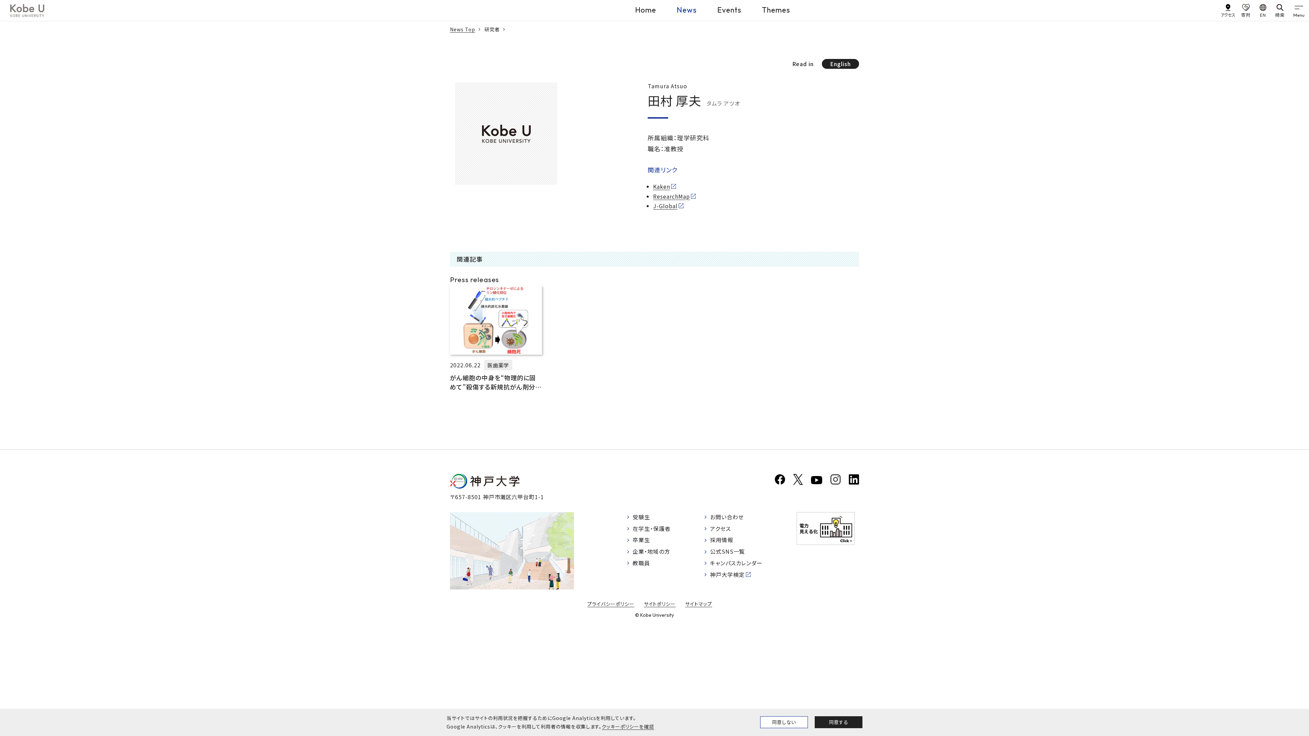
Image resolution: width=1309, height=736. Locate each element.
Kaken (661, 186)
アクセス (720, 528)
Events (729, 10)
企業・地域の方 (651, 551)
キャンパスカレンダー (736, 563)
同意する (838, 722)
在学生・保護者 (652, 528)
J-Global (665, 206)
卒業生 (641, 540)
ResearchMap (671, 196)
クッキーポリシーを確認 (628, 726)
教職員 (641, 563)
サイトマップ (698, 603)
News (687, 10)
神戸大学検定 (727, 574)
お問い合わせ (727, 517)
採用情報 (721, 540)
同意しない (784, 722)
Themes (776, 10)
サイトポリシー (660, 603)
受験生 (641, 517)
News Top (462, 29)
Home (646, 10)
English (840, 64)
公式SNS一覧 (727, 551)
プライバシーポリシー (610, 603)
